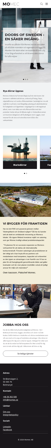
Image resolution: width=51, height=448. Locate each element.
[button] (23, 79)
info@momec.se (10, 399)
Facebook (7, 429)
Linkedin (7, 426)
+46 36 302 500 (10, 396)
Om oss (6, 411)
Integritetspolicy (10, 414)
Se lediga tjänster (25, 353)
